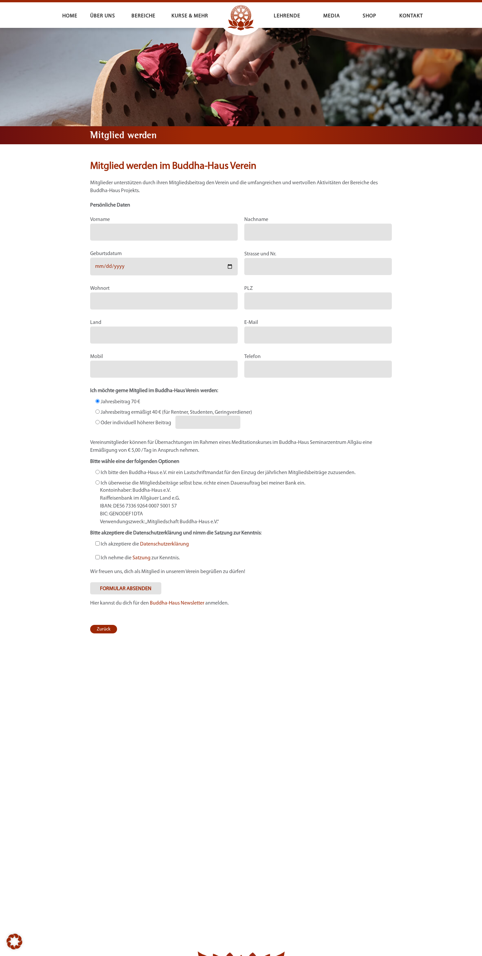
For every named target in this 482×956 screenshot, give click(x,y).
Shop (369, 16)
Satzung (141, 558)
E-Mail (251, 322)
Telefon (252, 356)
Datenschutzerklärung (164, 544)
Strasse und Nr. (260, 254)
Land (95, 322)
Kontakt (411, 16)
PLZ (248, 288)
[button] (14, 941)
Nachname (256, 219)
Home (69, 16)
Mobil (96, 356)
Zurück (103, 629)
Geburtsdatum (106, 253)
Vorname (100, 219)
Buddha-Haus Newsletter (177, 603)
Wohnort (100, 288)
